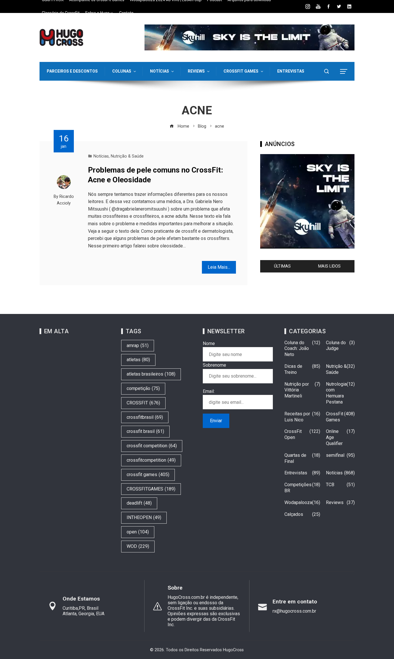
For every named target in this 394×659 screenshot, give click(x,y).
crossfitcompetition (151, 460)
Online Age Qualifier (340, 437)
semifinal (340, 455)
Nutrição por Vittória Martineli (302, 390)
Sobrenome (214, 365)
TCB (340, 484)
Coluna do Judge (340, 345)
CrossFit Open (302, 434)
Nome (209, 343)
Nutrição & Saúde (127, 156)
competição (143, 388)
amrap (138, 345)
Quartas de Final (302, 458)
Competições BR (302, 487)
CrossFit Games (340, 417)
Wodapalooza (302, 502)
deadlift (139, 503)
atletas (138, 359)
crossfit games (148, 474)
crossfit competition (152, 445)
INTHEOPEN (144, 517)
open (138, 532)
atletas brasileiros (151, 374)
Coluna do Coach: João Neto (302, 348)
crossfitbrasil (145, 417)
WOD (138, 546)
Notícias (101, 156)
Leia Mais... (219, 267)
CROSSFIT (143, 403)
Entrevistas (302, 473)
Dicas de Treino (302, 369)
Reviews (340, 502)
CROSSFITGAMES (151, 489)
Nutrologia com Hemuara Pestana (340, 393)
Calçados (302, 514)
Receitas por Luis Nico (302, 417)
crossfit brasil (145, 431)
